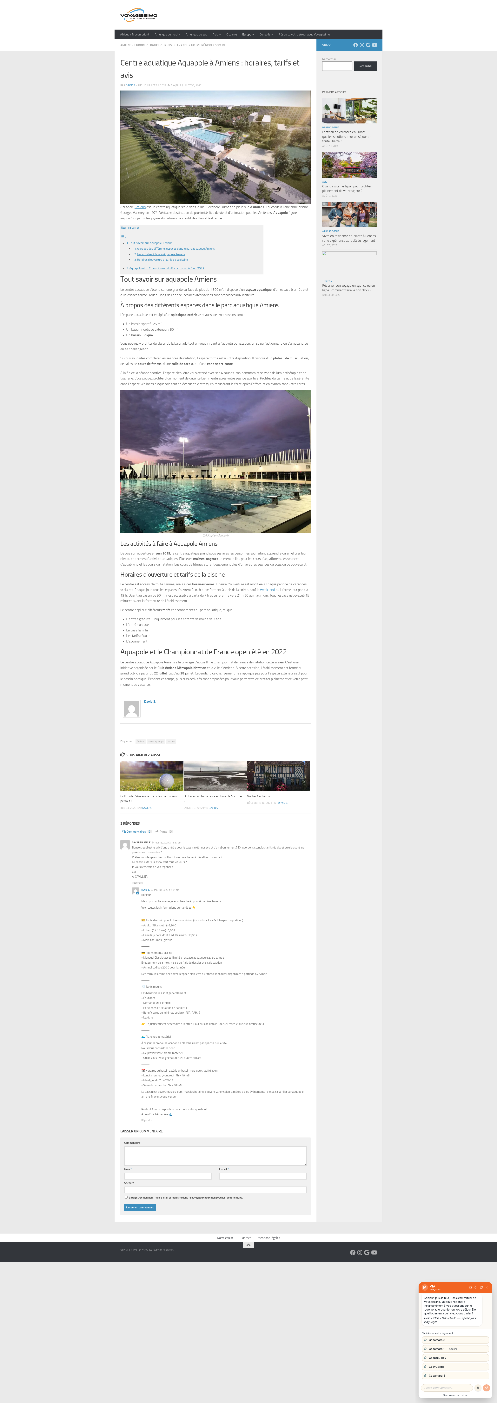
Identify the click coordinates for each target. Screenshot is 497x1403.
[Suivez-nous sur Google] (368, 45)
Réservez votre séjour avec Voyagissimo (304, 34)
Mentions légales (269, 1238)
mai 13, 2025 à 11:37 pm (168, 842)
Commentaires (138, 831)
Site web (129, 1183)
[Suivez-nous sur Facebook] (355, 45)
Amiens (125, 45)
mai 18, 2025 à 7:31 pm (166, 889)
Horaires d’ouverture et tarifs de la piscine (162, 259)
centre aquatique (156, 741)
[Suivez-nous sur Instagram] (362, 45)
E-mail (224, 1169)
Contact (246, 1238)
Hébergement (330, 127)
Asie (215, 34)
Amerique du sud (196, 34)
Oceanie (231, 34)
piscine (171, 741)
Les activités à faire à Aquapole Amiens (161, 254)
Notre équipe (225, 1238)
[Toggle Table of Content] (123, 237)
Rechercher (329, 59)
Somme (220, 45)
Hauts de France (175, 45)
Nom (128, 1169)
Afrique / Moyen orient (134, 34)
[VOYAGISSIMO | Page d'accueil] (138, 15)
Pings (166, 831)
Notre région (201, 45)
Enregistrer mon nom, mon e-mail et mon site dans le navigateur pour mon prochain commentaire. (186, 1197)
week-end (267, 590)
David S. (131, 85)
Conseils (265, 34)
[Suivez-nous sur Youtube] (374, 45)
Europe (246, 34)
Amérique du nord (166, 34)
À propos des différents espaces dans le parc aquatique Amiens (176, 248)
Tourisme (328, 280)
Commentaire (133, 1142)
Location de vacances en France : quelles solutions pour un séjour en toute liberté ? (346, 136)
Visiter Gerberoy (258, 796)
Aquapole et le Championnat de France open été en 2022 (166, 268)
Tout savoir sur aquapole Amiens (150, 243)
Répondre (137, 882)
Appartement (330, 231)
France (154, 45)
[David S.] (132, 716)
